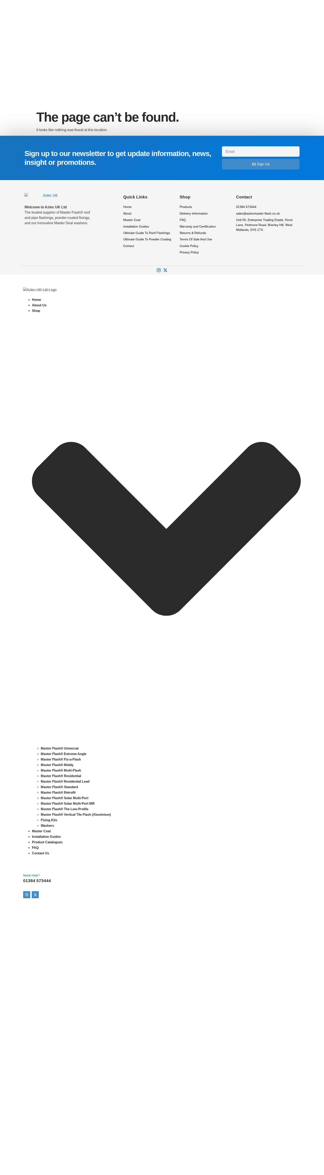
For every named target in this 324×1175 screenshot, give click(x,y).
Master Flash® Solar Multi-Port (64, 798)
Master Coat (41, 831)
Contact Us (40, 853)
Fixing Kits (49, 820)
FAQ (35, 847)
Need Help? (31, 875)
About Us (39, 305)
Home (36, 299)
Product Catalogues (47, 842)
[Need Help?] (28, 865)
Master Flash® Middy (57, 765)
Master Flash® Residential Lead (65, 781)
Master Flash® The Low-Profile (64, 809)
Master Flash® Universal (59, 748)
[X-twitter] (165, 270)
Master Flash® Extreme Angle (63, 754)
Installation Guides (46, 836)
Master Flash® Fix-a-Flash (61, 759)
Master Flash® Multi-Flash (61, 770)
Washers (47, 825)
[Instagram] (158, 270)
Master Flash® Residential (61, 776)
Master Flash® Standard (59, 787)
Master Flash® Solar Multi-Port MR (68, 803)
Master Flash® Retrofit (58, 792)
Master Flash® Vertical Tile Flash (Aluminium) (76, 814)
